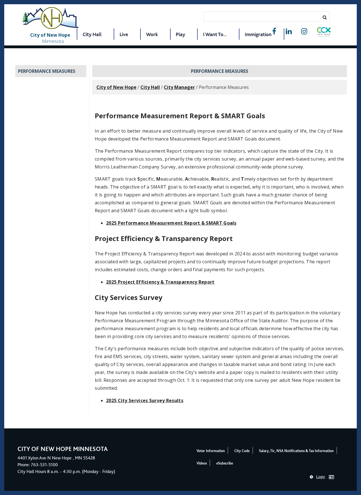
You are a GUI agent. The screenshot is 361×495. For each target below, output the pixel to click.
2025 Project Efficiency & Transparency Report (160, 282)
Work (152, 34)
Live (124, 34)
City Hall (92, 34)
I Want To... (215, 34)
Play (180, 34)
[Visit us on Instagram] (304, 31)
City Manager (179, 87)
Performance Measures (46, 71)
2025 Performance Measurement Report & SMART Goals (171, 223)
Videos (202, 463)
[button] (324, 33)
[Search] (325, 17)
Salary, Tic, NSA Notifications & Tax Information (296, 451)
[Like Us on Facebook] (274, 31)
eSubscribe (224, 463)
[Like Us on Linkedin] (289, 31)
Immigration (258, 34)
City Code (242, 451)
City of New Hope (116, 87)
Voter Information (211, 451)
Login (320, 477)
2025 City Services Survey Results (144, 400)
